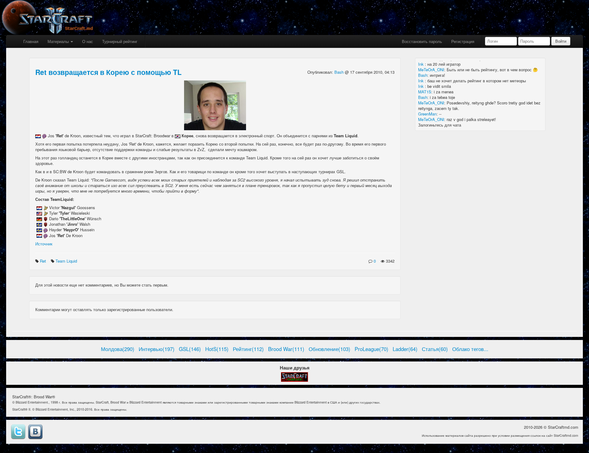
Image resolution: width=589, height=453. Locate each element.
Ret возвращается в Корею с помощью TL (108, 72)
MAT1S (424, 92)
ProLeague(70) (371, 349)
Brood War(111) (286, 349)
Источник (43, 244)
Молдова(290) (117, 349)
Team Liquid (67, 261)
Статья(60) (435, 349)
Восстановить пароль (422, 41)
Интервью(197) (157, 349)
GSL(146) (190, 349)
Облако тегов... (470, 349)
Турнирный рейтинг (119, 41)
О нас (87, 41)
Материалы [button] (59, 41)
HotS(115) (217, 349)
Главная (30, 41)
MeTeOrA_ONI (431, 69)
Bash (339, 72)
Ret (43, 261)
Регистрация (462, 41)
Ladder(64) (405, 349)
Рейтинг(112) (248, 349)
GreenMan (427, 114)
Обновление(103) (329, 349)
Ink (421, 64)
